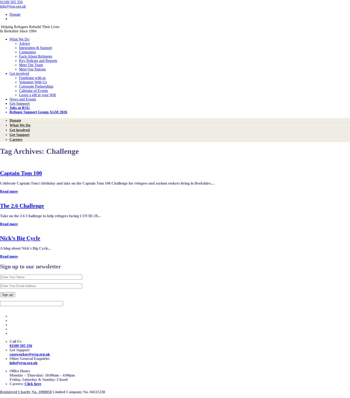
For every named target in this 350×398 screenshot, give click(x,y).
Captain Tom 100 (21, 173)
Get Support (20, 135)
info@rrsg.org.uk (13, 6)
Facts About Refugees (35, 56)
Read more (9, 191)
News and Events (23, 99)
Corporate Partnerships (36, 86)
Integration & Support (35, 48)
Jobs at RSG (20, 108)
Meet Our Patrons (32, 69)
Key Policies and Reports (38, 61)
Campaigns (27, 52)
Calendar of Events (33, 91)
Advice (24, 43)
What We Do (19, 39)
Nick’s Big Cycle (20, 238)
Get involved (19, 73)
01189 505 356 (11, 2)
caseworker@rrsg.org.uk (30, 354)
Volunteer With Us (33, 82)
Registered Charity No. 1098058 (26, 392)
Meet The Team (31, 65)
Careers (16, 139)
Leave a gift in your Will (37, 95)
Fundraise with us (32, 78)
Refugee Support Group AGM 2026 (38, 112)
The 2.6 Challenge (22, 206)
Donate (15, 14)
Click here (33, 384)
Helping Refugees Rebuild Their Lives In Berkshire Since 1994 (29, 29)
